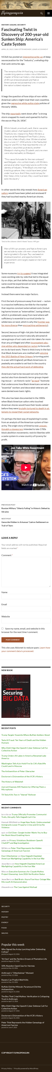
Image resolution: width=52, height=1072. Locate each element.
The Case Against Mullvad (25, 887)
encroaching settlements (35, 325)
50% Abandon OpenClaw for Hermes (18, 966)
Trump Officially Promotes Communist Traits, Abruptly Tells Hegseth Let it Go (24, 815)
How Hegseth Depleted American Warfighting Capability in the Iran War (23, 857)
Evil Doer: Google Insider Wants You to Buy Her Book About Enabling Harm (24, 833)
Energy (4, 922)
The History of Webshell (12, 781)
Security (21, 25)
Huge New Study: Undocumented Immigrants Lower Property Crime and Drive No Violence (25, 825)
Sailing (13, 25)
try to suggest (24, 273)
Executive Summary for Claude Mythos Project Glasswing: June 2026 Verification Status (23, 872)
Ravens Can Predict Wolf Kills (14, 980)
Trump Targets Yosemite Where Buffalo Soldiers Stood (25, 735)
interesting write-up (33, 56)
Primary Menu (48, 13)
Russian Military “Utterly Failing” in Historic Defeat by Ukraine (25, 508)
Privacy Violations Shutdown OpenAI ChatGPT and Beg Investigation (22, 841)
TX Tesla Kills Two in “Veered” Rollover (18, 794)
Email (4, 604)
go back (35, 380)
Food (4, 928)
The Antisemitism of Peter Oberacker (18, 771)
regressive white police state (25, 103)
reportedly (15, 113)
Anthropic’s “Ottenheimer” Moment (17, 973)
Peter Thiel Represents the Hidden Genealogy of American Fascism (21, 849)
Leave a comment (40, 49)
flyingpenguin (12, 12)
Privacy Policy (6, 1068)
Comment (7, 555)
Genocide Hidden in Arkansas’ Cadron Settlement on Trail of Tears (25, 522)
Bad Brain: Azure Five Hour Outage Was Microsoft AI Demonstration (25, 880)
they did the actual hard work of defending (22, 366)
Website (5, 616)
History (5, 25)
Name (4, 592)
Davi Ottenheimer (22, 49)
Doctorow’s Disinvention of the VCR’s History (22, 776)
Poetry (4, 917)
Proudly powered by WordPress (26, 1068)
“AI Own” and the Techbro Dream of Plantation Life (24, 959)
